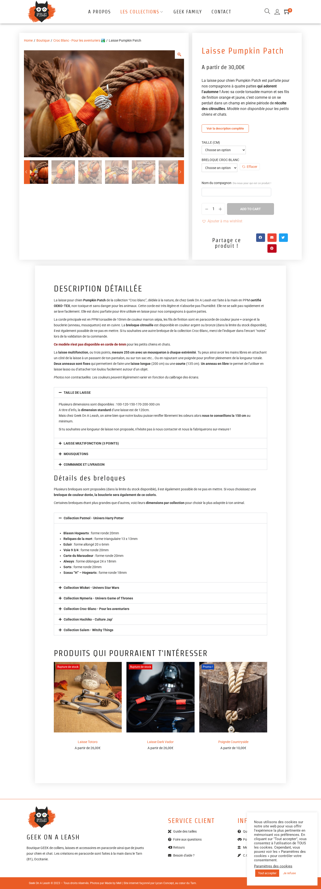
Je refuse (289, 873)
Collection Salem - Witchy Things (88, 630)
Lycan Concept (164, 883)
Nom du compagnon (236, 183)
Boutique (43, 40)
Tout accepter (267, 873)
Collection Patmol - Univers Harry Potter (94, 518)
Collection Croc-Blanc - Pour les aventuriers (96, 609)
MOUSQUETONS (76, 454)
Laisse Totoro (88, 742)
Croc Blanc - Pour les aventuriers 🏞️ (79, 40)
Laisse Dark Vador (160, 742)
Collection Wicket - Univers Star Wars (91, 588)
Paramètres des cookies (273, 866)
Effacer (252, 167)
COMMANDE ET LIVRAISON (84, 464)
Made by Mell (113, 883)
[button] (222, 221)
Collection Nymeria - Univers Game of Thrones (98, 598)
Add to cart (250, 209)
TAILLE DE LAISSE (77, 392)
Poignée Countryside (233, 742)
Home (28, 40)
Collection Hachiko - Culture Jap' (88, 619)
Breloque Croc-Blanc (220, 160)
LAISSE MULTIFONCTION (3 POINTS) (91, 443)
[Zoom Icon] (179, 54)
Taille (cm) (211, 142)
